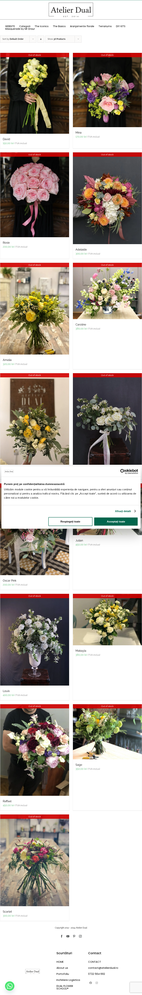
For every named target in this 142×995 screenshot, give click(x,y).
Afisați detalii (123, 511)
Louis (6, 691)
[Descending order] (40, 39)
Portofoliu (62, 974)
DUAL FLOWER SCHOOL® (64, 987)
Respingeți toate (70, 521)
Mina (79, 132)
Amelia (7, 360)
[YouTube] (67, 936)
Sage (79, 764)
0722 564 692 (96, 974)
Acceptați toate (116, 521)
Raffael (7, 801)
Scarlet (7, 911)
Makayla (81, 650)
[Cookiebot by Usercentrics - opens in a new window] (123, 471)
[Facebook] (61, 936)
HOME (60, 962)
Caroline (81, 324)
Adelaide (81, 249)
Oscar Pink (9, 580)
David (6, 139)
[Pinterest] (74, 936)
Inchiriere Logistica (68, 980)
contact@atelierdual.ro (102, 968)
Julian (79, 540)
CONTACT (94, 962)
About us (62, 968)
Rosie (6, 242)
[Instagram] (80, 936)
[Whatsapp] (9, 986)
